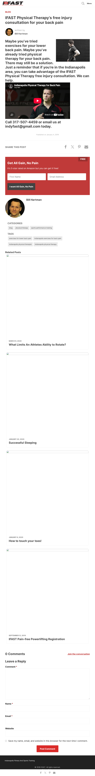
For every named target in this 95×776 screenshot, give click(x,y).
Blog (8, 12)
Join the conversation (79, 654)
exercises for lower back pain (20, 238)
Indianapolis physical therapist (20, 244)
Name (9, 703)
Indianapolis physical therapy (46, 244)
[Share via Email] (54, 772)
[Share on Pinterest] (50, 772)
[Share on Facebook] (41, 772)
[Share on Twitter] (45, 772)
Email (9, 716)
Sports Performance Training (41, 228)
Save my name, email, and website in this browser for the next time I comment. (48, 741)
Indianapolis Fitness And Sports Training (12, 3)
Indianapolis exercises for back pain (47, 238)
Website (9, 728)
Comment (11, 666)
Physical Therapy (22, 228)
